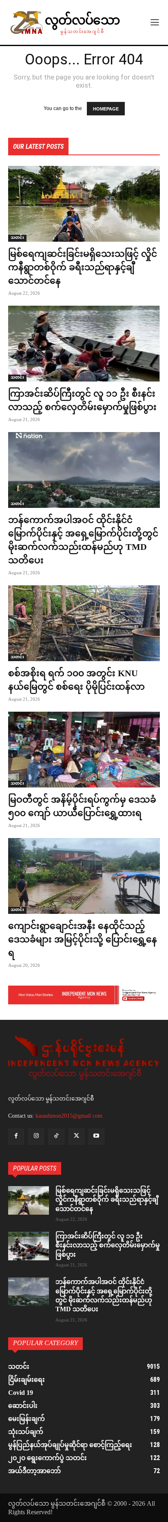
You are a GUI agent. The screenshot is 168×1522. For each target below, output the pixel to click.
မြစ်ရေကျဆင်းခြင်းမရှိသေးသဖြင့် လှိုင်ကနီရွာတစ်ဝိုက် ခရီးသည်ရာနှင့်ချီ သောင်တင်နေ (82, 267)
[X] (76, 1137)
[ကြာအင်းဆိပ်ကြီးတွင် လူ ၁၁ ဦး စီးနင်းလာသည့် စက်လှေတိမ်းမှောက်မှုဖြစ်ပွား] (84, 344)
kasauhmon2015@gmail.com (68, 1116)
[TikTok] (56, 1137)
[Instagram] (36, 1137)
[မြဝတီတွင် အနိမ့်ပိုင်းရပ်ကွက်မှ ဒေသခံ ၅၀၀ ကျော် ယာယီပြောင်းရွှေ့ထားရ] (84, 749)
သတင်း (17, 238)
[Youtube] (96, 1137)
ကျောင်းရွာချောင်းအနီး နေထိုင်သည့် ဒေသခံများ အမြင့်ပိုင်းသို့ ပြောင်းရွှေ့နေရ (82, 939)
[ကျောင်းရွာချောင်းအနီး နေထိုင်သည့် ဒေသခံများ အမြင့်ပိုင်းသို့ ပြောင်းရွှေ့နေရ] (84, 876)
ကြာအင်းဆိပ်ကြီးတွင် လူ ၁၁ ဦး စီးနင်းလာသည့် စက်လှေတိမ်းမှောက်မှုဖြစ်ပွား (107, 1245)
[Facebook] (16, 1137)
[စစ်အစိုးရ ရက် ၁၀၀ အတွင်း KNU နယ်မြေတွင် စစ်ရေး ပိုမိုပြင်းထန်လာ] (84, 623)
